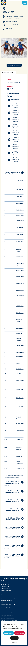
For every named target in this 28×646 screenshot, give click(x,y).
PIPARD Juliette (20, 406)
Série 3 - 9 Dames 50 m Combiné (15, 119)
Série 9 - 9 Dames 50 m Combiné (15, 159)
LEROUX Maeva (20, 306)
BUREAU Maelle (20, 276)
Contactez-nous (5, 588)
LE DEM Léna (19, 180)
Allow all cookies (8, 633)
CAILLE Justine (20, 398)
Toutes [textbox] (12, 89)
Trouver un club (5, 586)
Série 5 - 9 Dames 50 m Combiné (15, 132)
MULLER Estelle (20, 423)
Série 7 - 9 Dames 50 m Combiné (15, 146)
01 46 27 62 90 (5, 584)
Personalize (14, 638)
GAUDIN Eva (19, 333)
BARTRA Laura (20, 345)
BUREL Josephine (20, 380)
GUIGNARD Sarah (20, 295)
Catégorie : (10, 86)
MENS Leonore (20, 364)
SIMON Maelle (19, 227)
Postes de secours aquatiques (7, 618)
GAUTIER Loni (19, 189)
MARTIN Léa (19, 241)
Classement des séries (15, 100)
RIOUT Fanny (19, 234)
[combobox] (15, 82)
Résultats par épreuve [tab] (8, 72)
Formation (3, 594)
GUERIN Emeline (20, 203)
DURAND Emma (20, 215)
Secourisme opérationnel (6, 613)
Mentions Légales (6, 590)
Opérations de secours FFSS (7, 615)
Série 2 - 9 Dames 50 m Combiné (15, 112)
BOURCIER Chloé (20, 369)
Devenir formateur (5, 606)
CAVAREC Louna (20, 313)
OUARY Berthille (20, 220)
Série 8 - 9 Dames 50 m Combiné (15, 153)
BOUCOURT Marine (21, 357)
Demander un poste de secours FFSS (9, 620)
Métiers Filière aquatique (6, 600)
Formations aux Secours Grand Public (9, 598)
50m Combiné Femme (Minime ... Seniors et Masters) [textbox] (15, 82)
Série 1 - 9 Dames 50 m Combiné (15, 105)
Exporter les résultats (14, 65)
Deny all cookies (19, 633)
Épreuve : (9, 79)
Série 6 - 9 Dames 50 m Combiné (15, 139)
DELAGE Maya (19, 389)
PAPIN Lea (19, 196)
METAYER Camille (20, 328)
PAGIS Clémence (20, 210)
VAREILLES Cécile (20, 283)
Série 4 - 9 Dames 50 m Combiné (15, 126)
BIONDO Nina (19, 256)
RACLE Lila (19, 456)
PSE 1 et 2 (3, 602)
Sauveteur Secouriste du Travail (8, 604)
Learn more (14, 642)
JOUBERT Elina (20, 430)
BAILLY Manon (20, 352)
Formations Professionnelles (7, 607)
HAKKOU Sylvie (20, 468)
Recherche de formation (6, 597)
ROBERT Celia (19, 439)
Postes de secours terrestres (7, 617)
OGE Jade (18, 373)
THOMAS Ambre (20, 290)
